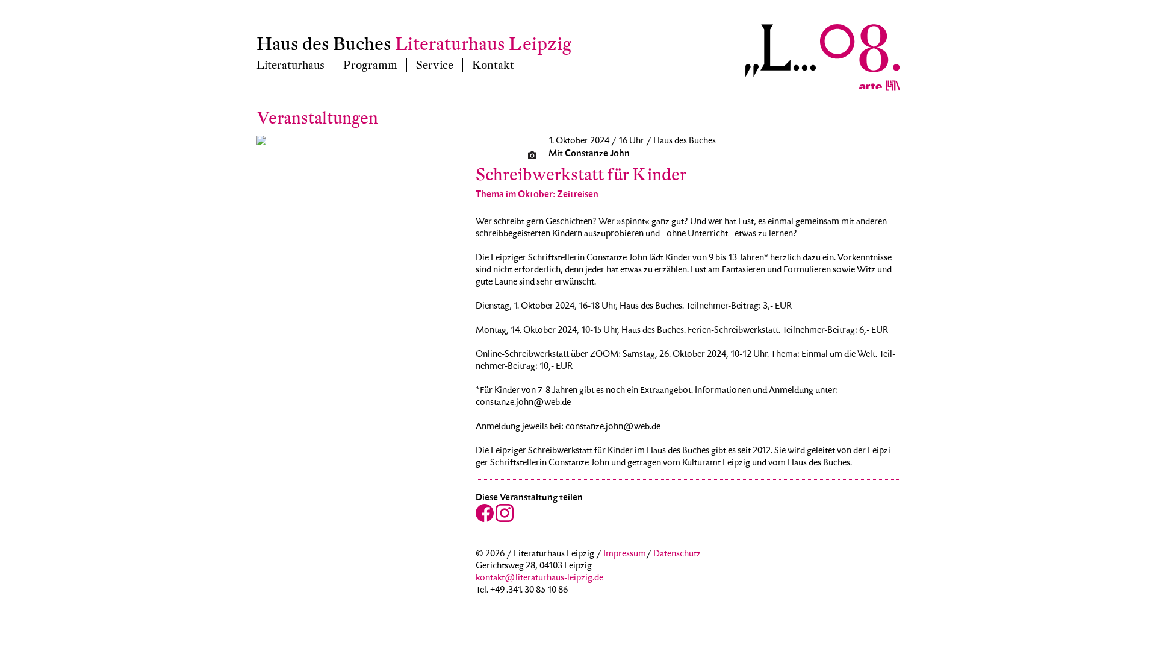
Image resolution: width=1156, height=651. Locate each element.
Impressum (624, 554)
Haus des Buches (323, 44)
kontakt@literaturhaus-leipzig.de (539, 578)
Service (434, 65)
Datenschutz (677, 554)
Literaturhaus (290, 65)
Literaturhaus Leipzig (483, 44)
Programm (370, 65)
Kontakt (493, 65)
